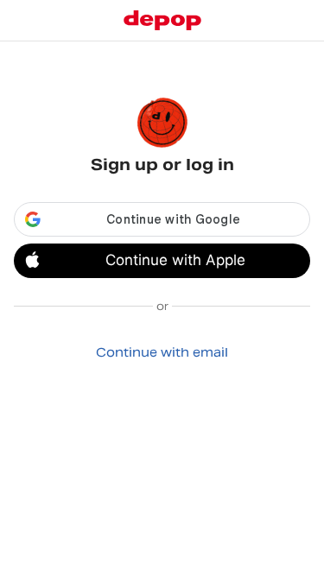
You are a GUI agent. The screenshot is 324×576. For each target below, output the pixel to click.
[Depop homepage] (162, 20)
